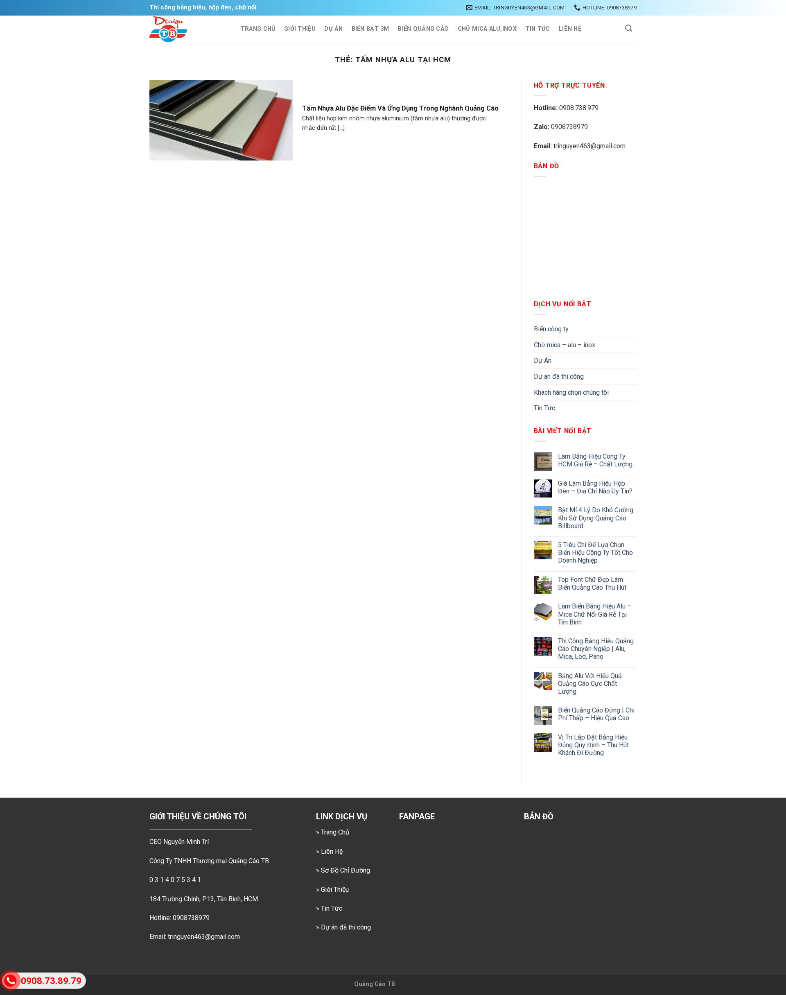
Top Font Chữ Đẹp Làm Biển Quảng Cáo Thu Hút (592, 583)
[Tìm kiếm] (629, 28)
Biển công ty (551, 329)
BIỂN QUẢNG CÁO (423, 28)
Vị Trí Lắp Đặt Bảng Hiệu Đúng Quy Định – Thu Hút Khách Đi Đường (593, 745)
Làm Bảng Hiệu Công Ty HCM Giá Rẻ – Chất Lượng (595, 460)
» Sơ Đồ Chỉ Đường (343, 870)
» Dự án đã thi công (343, 927)
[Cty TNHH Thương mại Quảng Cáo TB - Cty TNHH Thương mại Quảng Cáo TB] (186, 29)
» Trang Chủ (332, 832)
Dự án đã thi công (559, 376)
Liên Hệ (570, 28)
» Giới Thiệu (332, 889)
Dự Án (333, 28)
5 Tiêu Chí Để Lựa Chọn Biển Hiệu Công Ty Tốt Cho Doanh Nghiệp (595, 552)
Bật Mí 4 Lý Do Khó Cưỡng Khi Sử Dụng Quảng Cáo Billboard (595, 517)
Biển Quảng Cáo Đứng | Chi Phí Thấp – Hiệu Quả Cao (596, 714)
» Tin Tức (329, 908)
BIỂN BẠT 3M (370, 28)
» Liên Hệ (329, 851)
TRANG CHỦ (258, 28)
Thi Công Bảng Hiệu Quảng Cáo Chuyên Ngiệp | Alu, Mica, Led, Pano (596, 648)
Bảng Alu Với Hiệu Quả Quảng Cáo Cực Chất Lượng (590, 683)
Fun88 (423, 984)
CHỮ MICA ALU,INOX (487, 28)
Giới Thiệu (300, 28)
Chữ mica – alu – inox (564, 345)
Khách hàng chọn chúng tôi (571, 392)
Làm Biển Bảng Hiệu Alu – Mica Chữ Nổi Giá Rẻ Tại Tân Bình (594, 614)
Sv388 (405, 984)
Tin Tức (537, 28)
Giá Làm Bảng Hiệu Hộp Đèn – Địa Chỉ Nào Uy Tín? (595, 487)
